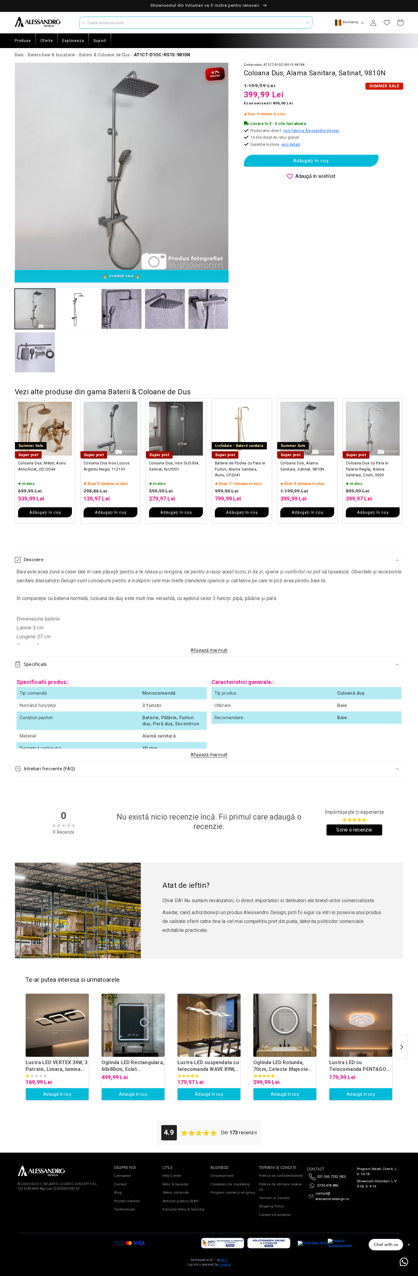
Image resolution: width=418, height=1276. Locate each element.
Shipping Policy (271, 1206)
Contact (120, 1184)
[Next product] (402, 1047)
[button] (209, 560)
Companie (122, 1176)
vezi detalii (290, 144)
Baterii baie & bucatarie (51, 55)
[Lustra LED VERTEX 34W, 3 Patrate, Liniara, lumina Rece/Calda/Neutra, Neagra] (57, 1025)
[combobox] (195, 23)
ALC (224, 1260)
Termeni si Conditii (274, 1198)
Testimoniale (124, 1209)
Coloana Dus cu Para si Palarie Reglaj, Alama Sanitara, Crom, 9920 (367, 469)
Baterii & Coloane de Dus (104, 55)
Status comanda (175, 1193)
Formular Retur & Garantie (183, 1209)
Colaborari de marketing (230, 1184)
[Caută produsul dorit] (308, 23)
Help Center (171, 1176)
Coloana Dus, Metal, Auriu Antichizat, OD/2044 (42, 466)
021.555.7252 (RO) (331, 1177)
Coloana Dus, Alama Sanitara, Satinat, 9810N (302, 466)
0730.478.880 (327, 1186)
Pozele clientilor (127, 1201)
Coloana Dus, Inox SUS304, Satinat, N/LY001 (174, 466)
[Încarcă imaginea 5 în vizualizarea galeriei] (208, 309)
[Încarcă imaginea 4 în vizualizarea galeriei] (165, 309)
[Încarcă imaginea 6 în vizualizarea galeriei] (35, 352)
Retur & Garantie (175, 1184)
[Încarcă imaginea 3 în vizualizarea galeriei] (121, 309)
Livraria (225, 1264)
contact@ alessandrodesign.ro (332, 1196)
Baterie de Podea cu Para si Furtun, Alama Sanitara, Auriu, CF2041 (240, 469)
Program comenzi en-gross (233, 1193)
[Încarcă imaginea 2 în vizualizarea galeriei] (78, 309)
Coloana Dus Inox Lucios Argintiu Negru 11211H (106, 466)
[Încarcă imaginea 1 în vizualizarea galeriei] (35, 309)
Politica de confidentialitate (281, 1176)
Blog (117, 1193)
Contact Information (275, 1215)
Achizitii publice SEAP (180, 1201)
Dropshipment (222, 1176)
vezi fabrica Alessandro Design (311, 130)
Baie (19, 55)
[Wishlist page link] (387, 23)
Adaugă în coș (57, 1094)
